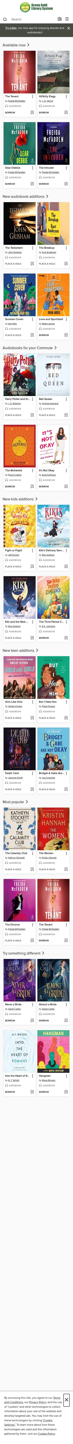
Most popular (14, 802)
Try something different (22, 953)
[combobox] (29, 19)
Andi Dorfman (49, 475)
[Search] (5, 19)
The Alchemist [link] (13, 470)
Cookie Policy (46, 1434)
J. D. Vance (47, 101)
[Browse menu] (67, 19)
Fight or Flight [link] (13, 550)
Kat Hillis (12, 323)
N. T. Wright (13, 1080)
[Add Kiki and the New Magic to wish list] (32, 638)
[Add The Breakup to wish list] (66, 264)
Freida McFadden (16, 101)
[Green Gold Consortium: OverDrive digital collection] (36, 7)
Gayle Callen (14, 1009)
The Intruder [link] (46, 168)
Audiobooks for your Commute (28, 348)
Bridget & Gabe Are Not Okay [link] (51, 773)
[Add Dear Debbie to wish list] (32, 184)
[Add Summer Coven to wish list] (32, 335)
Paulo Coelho (14, 475)
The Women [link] (46, 853)
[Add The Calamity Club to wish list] (32, 869)
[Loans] (60, 20)
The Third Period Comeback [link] (51, 622)
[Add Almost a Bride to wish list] (66, 1021)
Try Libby (11, 28)
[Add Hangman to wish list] (66, 1092)
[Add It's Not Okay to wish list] (66, 487)
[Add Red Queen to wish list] (66, 415)
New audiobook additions (24, 196)
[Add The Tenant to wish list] (32, 113)
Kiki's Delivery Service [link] (51, 550)
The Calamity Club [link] (16, 853)
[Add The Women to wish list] (66, 869)
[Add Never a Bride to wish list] (32, 1021)
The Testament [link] (14, 248)
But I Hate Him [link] (48, 702)
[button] (32, 96)
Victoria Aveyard (50, 403)
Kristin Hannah (49, 857)
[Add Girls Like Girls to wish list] (32, 718)
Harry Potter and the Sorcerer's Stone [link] (18, 399)
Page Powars (48, 706)
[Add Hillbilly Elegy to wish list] (66, 113)
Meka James (48, 323)
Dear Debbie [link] (12, 168)
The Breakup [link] (46, 248)
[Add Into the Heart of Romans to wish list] (32, 1092)
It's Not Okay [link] (46, 470)
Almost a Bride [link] (48, 1004)
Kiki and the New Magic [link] (18, 622)
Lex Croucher (48, 777)
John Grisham (15, 252)
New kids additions (19, 499)
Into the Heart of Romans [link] (18, 1076)
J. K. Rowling (14, 403)
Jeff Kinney (13, 555)
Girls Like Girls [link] (14, 702)
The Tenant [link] (12, 96)
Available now (14, 45)
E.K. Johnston (48, 626)
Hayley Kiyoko (15, 706)
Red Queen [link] (45, 399)
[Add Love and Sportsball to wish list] (66, 335)
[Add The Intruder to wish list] (66, 184)
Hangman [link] (45, 1076)
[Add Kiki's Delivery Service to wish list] (66, 567)
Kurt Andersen (49, 252)
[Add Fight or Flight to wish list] (32, 567)
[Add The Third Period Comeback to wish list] (66, 638)
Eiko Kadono (48, 555)
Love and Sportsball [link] (51, 319)
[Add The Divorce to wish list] (32, 941)
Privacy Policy (37, 1402)
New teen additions (19, 650)
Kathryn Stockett (16, 857)
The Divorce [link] (12, 924)
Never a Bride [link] (13, 1004)
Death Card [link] (12, 773)
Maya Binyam (48, 1080)
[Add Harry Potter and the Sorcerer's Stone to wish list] (32, 415)
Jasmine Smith (15, 777)
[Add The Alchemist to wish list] (32, 487)
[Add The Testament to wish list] (32, 264)
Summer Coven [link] (14, 319)
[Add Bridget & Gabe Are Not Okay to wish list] (66, 789)
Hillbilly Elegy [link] (47, 96)
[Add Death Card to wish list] (32, 789)
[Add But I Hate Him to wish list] (66, 718)
